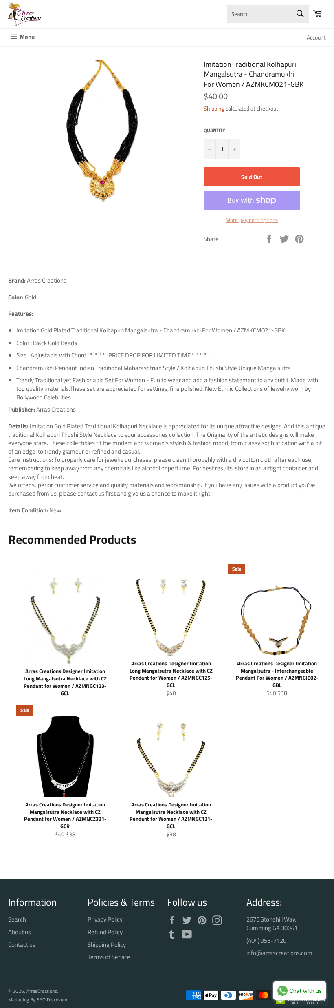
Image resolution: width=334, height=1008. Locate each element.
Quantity (214, 130)
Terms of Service (109, 956)
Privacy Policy (105, 919)
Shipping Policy (107, 944)
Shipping (214, 108)
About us (19, 932)
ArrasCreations (41, 991)
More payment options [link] (252, 220)
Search (17, 919)
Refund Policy (105, 932)
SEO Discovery (52, 1000)
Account (316, 37)
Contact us (21, 944)
